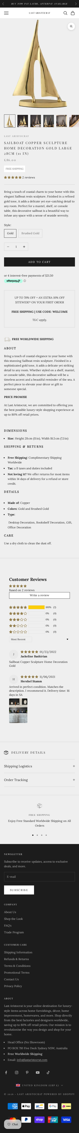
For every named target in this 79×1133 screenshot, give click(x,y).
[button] (13, 177)
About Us (10, 912)
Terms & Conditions (17, 966)
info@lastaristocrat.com (32, 1060)
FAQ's (7, 925)
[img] (30, 652)
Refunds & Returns (16, 959)
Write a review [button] (39, 595)
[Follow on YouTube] (38, 1072)
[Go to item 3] (35, 120)
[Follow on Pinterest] (27, 1072)
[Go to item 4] (48, 120)
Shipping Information (18, 952)
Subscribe (19, 890)
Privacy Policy (13, 986)
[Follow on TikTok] (48, 1072)
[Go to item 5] (61, 120)
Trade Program (14, 932)
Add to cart (39, 262)
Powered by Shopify (59, 1094)
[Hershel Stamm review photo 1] (18, 710)
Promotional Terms (16, 972)
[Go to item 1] (9, 120)
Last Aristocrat (16, 136)
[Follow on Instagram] (17, 1072)
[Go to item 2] (22, 120)
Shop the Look (13, 919)
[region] (39, 815)
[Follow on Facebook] (6, 1072)
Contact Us (11, 979)
